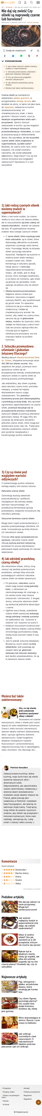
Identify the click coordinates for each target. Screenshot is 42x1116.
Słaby (18, 883)
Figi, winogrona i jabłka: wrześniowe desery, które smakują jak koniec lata (28, 987)
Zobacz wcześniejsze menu (10, 1096)
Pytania (5, 1101)
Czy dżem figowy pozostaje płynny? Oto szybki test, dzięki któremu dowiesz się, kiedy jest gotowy (19, 1005)
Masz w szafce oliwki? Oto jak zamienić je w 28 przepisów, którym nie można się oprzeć (29, 939)
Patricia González (33, 22)
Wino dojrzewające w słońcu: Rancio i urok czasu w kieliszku (29, 1020)
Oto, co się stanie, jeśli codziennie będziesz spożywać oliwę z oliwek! (29, 712)
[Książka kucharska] (20, 2)
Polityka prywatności (32, 1092)
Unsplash (37, 889)
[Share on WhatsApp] (21, 56)
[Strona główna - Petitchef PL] (3, 7)
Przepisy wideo (9, 1092)
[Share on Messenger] (13, 56)
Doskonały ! (21, 870)
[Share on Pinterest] (37, 56)
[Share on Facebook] (5, 56)
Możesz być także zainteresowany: (20, 88)
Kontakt (27, 1088)
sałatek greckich (21, 98)
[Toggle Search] (31, 2)
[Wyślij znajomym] (31, 50)
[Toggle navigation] (38, 2)
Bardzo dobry (22, 873)
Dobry (18, 876)
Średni (18, 880)
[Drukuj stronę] (38, 50)
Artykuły (6, 1104)
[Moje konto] (25, 2)
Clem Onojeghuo (28, 889)
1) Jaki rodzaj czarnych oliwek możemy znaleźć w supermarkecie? (21, 67)
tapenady (9, 107)
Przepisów (7, 1088)
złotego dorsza (23, 101)
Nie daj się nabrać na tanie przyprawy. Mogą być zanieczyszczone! (29, 906)
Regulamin (28, 1095)
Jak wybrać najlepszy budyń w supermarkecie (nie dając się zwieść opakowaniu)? (28, 923)
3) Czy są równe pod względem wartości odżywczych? (18, 78)
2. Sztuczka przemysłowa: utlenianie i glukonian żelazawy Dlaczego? (21, 73)
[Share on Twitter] (29, 56)
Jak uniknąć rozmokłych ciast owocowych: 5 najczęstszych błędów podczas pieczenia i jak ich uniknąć (19, 1040)
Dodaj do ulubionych (15, 50)
